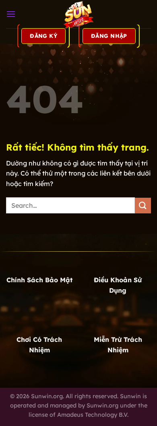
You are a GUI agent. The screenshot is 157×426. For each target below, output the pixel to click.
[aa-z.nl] (78, 14)
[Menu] (11, 14)
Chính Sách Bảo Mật (39, 280)
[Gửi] (143, 205)
